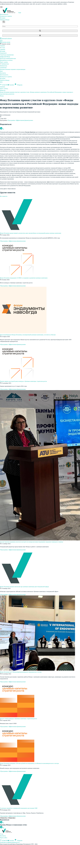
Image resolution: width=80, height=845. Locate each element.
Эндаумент (3, 53)
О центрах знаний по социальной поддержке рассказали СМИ (18, 808)
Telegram (19, 85)
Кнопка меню (6, 42)
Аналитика (3, 67)
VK (6, 85)
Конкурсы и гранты (6, 16)
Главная (2, 46)
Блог (1, 71)
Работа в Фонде (4, 20)
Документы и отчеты (6, 60)
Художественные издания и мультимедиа (12, 69)
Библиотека (3, 66)
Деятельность (4, 14)
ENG (1, 40)
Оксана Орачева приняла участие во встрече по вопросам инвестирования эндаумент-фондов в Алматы (31, 542)
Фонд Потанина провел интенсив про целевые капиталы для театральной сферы (24, 586)
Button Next (12, 818)
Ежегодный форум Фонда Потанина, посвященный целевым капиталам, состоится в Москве (28, 335)
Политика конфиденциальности (9, 842)
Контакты (3, 73)
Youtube (11, 85)
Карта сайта (3, 838)
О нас (1, 834)
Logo (19, 12)
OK (1, 7)
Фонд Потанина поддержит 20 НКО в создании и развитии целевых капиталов (23, 278)
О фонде (2, 49)
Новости (2, 90)
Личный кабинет (7, 38)
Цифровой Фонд (5, 57)
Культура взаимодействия (8, 58)
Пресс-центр (4, 62)
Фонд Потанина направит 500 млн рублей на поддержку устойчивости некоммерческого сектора (29, 763)
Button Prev (4, 818)
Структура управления (7, 55)
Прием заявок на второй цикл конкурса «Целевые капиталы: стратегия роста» (23, 381)
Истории (2, 18)
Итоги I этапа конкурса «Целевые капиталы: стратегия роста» (18, 718)
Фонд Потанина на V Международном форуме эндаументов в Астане (21, 672)
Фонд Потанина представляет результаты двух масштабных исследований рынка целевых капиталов (30, 233)
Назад (2, 96)
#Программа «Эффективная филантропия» (20, 120)
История (2, 51)
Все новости (3, 196)
